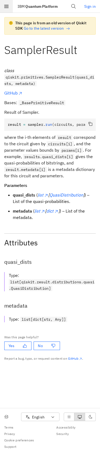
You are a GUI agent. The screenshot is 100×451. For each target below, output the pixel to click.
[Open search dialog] (73, 6)
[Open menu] (6, 6)
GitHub (11, 93)
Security (62, 434)
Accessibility (65, 427)
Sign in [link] (90, 6)
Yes (11, 345)
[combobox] (40, 417)
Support (10, 447)
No (40, 345)
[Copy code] (90, 124)
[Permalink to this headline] (81, 49)
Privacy (9, 434)
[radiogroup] (80, 417)
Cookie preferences (19, 440)
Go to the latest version (44, 28)
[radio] (69, 417)
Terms (9, 427)
